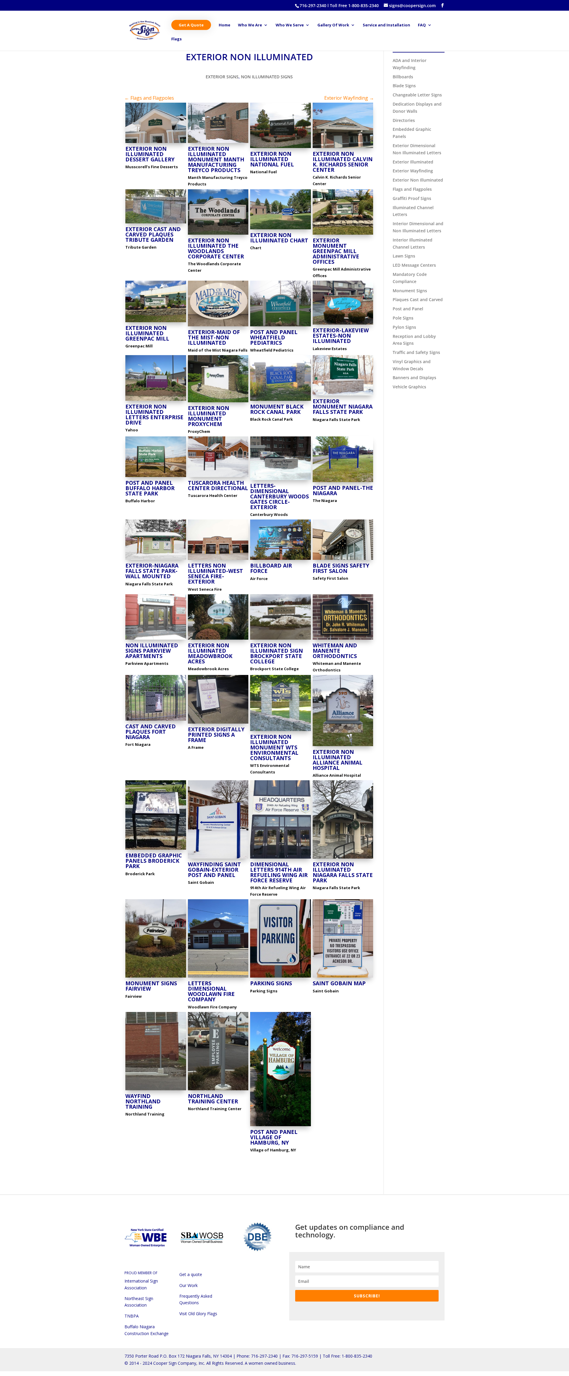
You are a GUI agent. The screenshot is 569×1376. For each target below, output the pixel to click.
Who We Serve (290, 25)
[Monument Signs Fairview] (155, 977)
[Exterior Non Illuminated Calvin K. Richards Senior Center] (343, 148)
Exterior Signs (222, 77)
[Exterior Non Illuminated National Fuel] (280, 148)
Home (224, 25)
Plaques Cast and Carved (418, 299)
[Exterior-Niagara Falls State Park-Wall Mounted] (155, 560)
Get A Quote (191, 25)
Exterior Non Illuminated (418, 180)
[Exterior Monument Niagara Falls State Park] (343, 395)
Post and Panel (408, 309)
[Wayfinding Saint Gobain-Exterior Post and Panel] (218, 858)
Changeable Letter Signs (417, 95)
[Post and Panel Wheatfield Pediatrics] (280, 326)
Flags (176, 39)
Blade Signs (404, 85)
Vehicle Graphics (409, 387)
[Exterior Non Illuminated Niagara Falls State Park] (343, 858)
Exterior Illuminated (413, 162)
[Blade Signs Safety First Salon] (343, 560)
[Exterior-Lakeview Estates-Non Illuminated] (343, 324)
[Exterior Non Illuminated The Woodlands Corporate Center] (218, 234)
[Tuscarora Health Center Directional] (218, 477)
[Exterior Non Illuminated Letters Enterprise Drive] (155, 400)
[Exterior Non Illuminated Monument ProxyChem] (218, 402)
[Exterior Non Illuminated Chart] (280, 229)
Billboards (403, 77)
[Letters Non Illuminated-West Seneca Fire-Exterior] (218, 560)
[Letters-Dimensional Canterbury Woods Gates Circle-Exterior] (280, 480)
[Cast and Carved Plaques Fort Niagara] (155, 720)
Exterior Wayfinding (413, 171)
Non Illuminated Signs (267, 77)
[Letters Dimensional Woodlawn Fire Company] (218, 977)
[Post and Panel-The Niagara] (343, 482)
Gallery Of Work (333, 25)
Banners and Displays (414, 377)
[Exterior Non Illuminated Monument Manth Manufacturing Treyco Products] (218, 143)
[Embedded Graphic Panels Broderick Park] (155, 849)
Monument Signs (410, 290)
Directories (404, 120)
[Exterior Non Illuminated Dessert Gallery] (155, 143)
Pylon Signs (404, 327)
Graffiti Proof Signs (412, 198)
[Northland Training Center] (218, 1090)
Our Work (188, 1285)
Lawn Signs (404, 256)
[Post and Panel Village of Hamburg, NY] (280, 1126)
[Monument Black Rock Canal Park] (280, 400)
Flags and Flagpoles (412, 189)
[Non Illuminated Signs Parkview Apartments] (155, 639)
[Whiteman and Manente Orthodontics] (343, 639)
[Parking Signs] (280, 977)
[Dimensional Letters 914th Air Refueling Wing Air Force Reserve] (280, 858)
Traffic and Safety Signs (416, 352)
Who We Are (250, 25)
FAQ (422, 25)
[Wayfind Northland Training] (155, 1090)
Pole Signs (403, 318)
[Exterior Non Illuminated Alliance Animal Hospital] (343, 746)
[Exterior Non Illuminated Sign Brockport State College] (280, 639)
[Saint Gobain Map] (343, 977)
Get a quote (190, 1274)
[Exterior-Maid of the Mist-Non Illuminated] (218, 326)
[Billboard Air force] (280, 560)
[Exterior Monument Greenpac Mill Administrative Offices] (343, 234)
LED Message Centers (414, 265)
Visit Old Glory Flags (198, 1313)
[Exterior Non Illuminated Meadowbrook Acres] (218, 639)
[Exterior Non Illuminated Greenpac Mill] (155, 322)
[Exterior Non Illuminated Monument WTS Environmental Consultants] (280, 731)
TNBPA (131, 1316)
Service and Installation (386, 25)
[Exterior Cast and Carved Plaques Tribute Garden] (155, 223)
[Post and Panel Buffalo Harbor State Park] (155, 477)
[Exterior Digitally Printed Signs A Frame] (218, 723)
